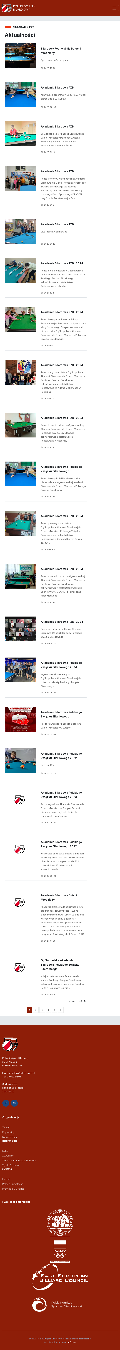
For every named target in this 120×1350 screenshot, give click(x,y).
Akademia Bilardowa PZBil (58, 87)
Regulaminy (8, 1132)
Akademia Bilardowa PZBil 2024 (62, 263)
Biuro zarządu (9, 1137)
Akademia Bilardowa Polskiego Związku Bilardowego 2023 (61, 795)
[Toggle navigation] (114, 8)
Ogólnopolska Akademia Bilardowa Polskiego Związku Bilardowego (60, 965)
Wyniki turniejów (11, 1165)
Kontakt (6, 1179)
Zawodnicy (8, 1155)
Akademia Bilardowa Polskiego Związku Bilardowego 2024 (61, 665)
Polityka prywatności (12, 1184)
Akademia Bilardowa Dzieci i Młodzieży (59, 897)
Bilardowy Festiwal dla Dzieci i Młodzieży (61, 51)
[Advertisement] (103, 86)
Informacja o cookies (13, 1188)
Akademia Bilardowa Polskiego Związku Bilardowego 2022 (61, 756)
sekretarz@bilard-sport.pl (22, 1073)
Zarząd (6, 1127)
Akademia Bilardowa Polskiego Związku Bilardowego (61, 469)
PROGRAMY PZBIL (24, 27)
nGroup (72, 1342)
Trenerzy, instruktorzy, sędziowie (19, 1160)
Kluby (5, 1151)
